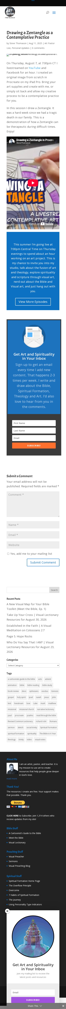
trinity (21, 739)
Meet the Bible (16, 837)
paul (10, 715)
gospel (11, 697)
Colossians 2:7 (35, 630)
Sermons (13, 861)
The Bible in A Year (48, 733)
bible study (47, 685)
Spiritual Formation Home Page (24, 880)
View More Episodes (33, 302)
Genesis (54, 691)
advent (48, 679)
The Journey (15, 899)
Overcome (14, 890)
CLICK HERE (13, 815)
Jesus (46, 697)
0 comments (38, 48)
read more (12, 778)
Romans (53, 721)
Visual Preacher (16, 856)
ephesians (33, 691)
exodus (45, 691)
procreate (19, 715)
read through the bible (46, 715)
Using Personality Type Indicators (25, 904)
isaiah (38, 697)
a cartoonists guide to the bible (21, 679)
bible (22, 685)
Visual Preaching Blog (19, 865)
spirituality (31, 733)
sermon (11, 727)
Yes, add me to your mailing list (31, 553)
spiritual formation (16, 733)
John (54, 697)
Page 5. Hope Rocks (19, 636)
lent (9, 703)
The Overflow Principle (20, 885)
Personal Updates (20, 48)
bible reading (33, 685)
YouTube (35, 68)
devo (24, 691)
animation (12, 685)
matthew (52, 703)
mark (43, 703)
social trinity (32, 727)
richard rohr (41, 721)
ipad (31, 697)
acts (40, 679)
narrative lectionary (45, 709)
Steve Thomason (18, 43)
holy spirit (21, 697)
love (28, 703)
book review (13, 691)
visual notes (40, 739)
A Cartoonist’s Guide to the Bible (25, 833)
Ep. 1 (42, 609)
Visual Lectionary (17, 842)
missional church (26, 709)
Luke (35, 703)
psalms (30, 715)
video (29, 739)
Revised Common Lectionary (20, 721)
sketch (20, 727)
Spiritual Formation (48, 727)
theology (12, 739)
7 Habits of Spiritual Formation (24, 895)
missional (12, 709)
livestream (18, 703)
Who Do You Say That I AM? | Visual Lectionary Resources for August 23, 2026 (30, 646)
